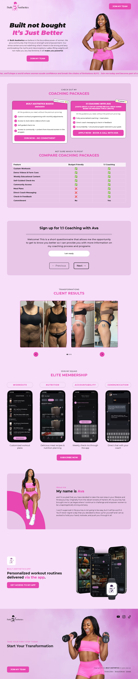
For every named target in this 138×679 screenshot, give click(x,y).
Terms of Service (120, 671)
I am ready (69, 253)
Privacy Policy (109, 671)
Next (79, 265)
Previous (61, 265)
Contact (128, 671)
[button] (35, 354)
